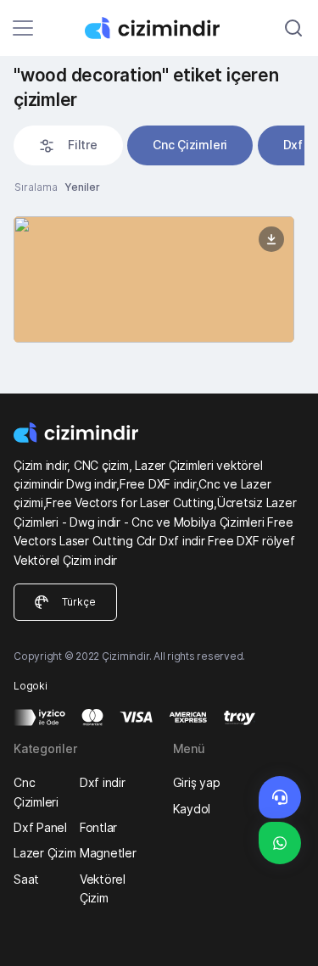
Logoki (30, 685)
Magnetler (108, 853)
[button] (68, 145)
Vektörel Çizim (103, 888)
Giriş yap (196, 782)
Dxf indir (103, 782)
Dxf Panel (40, 827)
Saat (26, 879)
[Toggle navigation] (23, 28)
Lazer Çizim (44, 853)
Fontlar (98, 827)
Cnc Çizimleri (190, 144)
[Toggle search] (293, 28)
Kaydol (192, 808)
